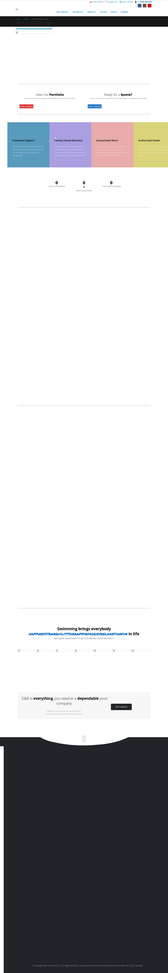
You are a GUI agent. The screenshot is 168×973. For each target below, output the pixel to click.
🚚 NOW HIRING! (96, 2)
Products (91, 12)
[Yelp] (149, 5)
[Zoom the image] (27, 651)
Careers (151, 876)
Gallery (103, 12)
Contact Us (26, 854)
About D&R (150, 866)
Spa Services (78, 12)
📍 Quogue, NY (111, 2)
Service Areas (149, 873)
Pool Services (62, 12)
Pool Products (149, 854)
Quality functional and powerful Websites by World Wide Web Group (107, 965)
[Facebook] (139, 5)
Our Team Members (146, 869)
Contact (113, 12)
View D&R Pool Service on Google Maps (87, 952)
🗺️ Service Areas (126, 2)
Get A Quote (121, 707)
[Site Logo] (31, 12)
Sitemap (139, 965)
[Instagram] (144, 5)
